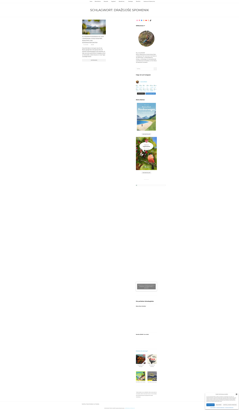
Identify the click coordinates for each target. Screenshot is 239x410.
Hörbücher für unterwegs (141, 351)
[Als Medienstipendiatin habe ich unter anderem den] (137, 86)
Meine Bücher (98, 1)
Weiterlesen (94, 60)
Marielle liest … (122, 1)
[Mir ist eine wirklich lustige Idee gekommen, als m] (148, 86)
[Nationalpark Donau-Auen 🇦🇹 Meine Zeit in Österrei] (144, 90)
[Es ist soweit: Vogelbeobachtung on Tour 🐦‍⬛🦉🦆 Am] (155, 90)
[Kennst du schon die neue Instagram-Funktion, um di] (141, 86)
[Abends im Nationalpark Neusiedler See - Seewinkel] (137, 90)
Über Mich (138, 1)
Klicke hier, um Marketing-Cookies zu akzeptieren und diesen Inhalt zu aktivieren (146, 287)
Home (91, 1)
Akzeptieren (210, 404)
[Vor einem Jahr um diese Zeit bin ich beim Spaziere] (148, 90)
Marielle (92, 44)
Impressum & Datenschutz (220, 407)
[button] (236, 394)
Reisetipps (130, 1)
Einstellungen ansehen (229, 404)
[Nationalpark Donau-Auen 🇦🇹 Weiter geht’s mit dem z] (141, 90)
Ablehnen (218, 404)
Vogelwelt (113, 1)
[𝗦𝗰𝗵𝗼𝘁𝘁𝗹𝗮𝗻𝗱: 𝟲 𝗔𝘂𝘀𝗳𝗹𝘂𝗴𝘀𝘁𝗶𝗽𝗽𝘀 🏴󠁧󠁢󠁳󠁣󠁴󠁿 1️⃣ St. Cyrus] (151, 90)
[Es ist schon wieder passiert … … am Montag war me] (144, 86)
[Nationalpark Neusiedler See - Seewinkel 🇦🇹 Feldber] (151, 86)
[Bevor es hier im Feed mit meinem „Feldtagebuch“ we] (155, 86)
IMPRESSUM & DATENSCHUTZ (130, 408)
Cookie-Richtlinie (213, 407)
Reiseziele (106, 1)
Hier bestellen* (146, 134)
